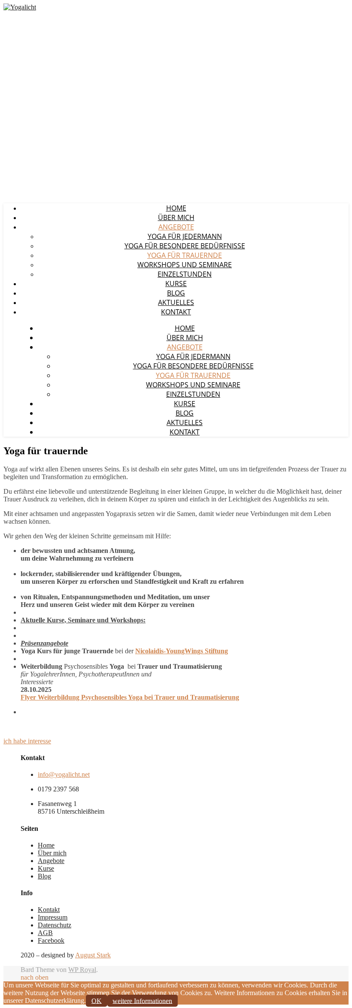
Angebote (176, 227)
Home (176, 208)
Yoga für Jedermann (185, 236)
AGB (45, 932)
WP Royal (82, 969)
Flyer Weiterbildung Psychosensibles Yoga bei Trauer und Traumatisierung (130, 697)
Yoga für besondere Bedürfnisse (184, 245)
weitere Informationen (142, 1000)
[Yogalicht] (19, 7)
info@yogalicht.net (64, 774)
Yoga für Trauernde (184, 255)
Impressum (52, 917)
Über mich (176, 217)
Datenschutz (54, 925)
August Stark (93, 955)
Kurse (176, 283)
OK (96, 1000)
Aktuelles (176, 302)
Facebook (51, 940)
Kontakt (176, 312)
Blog (176, 293)
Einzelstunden (185, 274)
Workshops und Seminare (184, 264)
